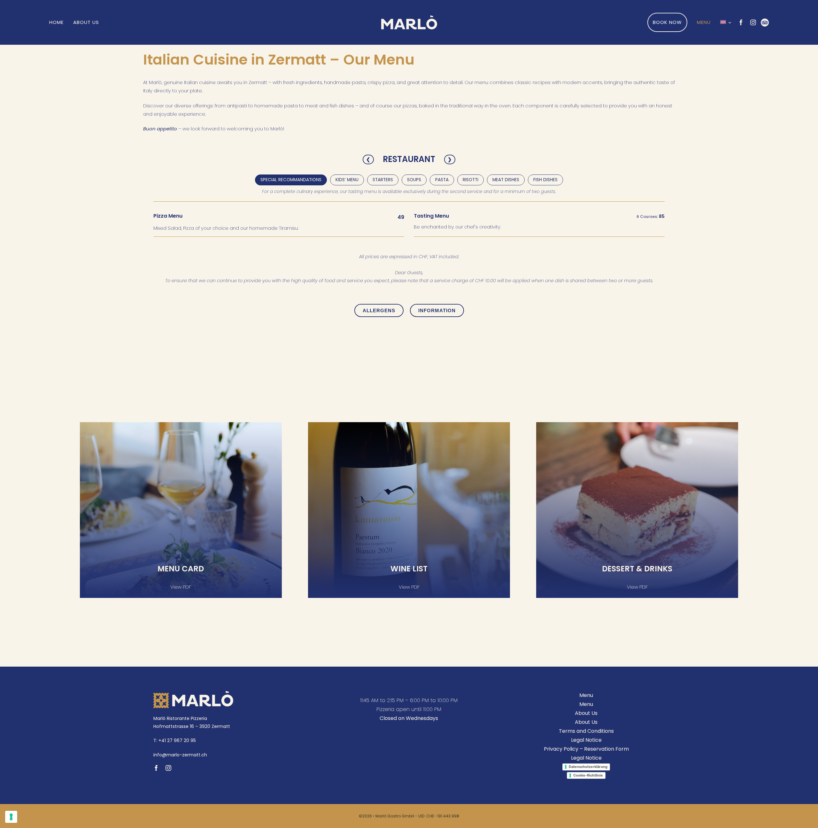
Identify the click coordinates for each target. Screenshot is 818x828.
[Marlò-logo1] (409, 17)
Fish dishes (545, 180)
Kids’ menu (347, 180)
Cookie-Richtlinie (588, 775)
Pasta (442, 180)
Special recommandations (290, 180)
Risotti (470, 180)
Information (437, 310)
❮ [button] (368, 159)
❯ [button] (450, 159)
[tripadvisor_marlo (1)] (765, 21)
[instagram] (753, 22)
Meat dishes (505, 180)
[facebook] (741, 22)
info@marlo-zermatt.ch (180, 755)
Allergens (379, 310)
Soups (414, 180)
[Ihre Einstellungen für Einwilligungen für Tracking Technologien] (11, 817)
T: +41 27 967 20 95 (174, 740)
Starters (383, 180)
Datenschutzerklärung (588, 766)
